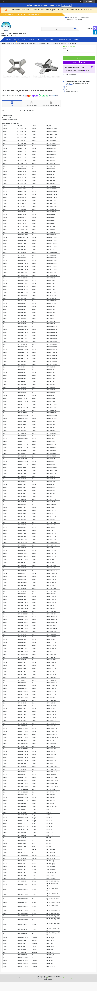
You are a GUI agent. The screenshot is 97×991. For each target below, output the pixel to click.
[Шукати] (75, 29)
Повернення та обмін (64, 39)
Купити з (76, 62)
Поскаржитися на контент (54, 978)
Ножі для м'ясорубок (36, 43)
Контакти (31, 39)
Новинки (76, 39)
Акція (23, 39)
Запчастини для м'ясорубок (19, 43)
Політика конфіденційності (70, 978)
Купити (79, 58)
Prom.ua (58, 976)
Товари (16, 39)
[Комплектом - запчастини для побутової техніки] (6, 26)
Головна (8, 39)
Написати (66, 5)
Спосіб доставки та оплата (45, 39)
